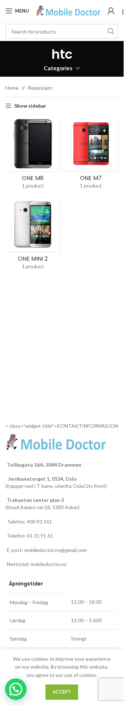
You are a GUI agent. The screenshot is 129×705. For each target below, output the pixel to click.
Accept (62, 692)
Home (12, 88)
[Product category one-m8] (32, 154)
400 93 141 (39, 521)
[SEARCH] (110, 31)
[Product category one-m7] (91, 154)
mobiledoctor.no (48, 564)
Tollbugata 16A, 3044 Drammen (44, 465)
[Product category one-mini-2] (32, 235)
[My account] (111, 11)
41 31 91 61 (40, 536)
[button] (16, 689)
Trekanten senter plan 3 (35, 500)
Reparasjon (40, 88)
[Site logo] (68, 10)
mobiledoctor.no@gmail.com (55, 550)
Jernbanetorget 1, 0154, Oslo (42, 479)
